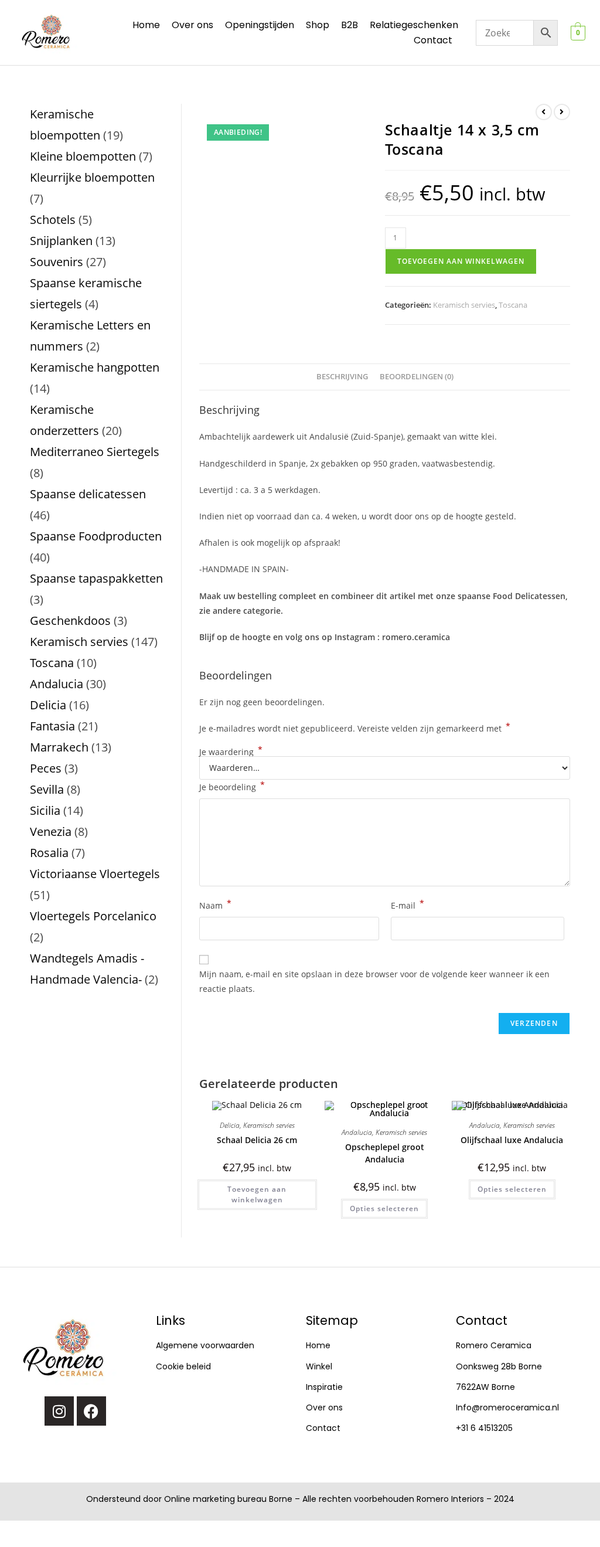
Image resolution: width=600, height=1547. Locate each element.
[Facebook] (91, 1411)
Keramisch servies (464, 305)
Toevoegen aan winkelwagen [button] (257, 1194)
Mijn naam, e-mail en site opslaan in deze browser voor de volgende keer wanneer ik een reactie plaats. (374, 981)
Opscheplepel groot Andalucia (384, 1153)
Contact (433, 40)
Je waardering (230, 752)
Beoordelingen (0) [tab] (417, 377)
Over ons (192, 25)
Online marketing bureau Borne (228, 1499)
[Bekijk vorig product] (544, 112)
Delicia (230, 1125)
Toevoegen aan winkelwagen (460, 261)
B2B (349, 25)
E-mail (407, 904)
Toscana (513, 305)
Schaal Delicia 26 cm (257, 1139)
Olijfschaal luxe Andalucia (512, 1139)
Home (146, 25)
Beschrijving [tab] (342, 377)
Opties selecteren (384, 1208)
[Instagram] (59, 1411)
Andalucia (357, 1132)
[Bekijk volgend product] (562, 112)
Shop (317, 25)
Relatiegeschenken (414, 25)
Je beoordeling (232, 786)
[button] (436, 40)
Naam (215, 904)
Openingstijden (259, 25)
